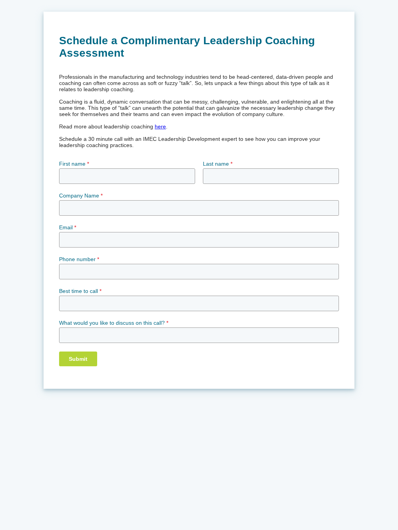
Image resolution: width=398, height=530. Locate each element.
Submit (78, 359)
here (160, 126)
